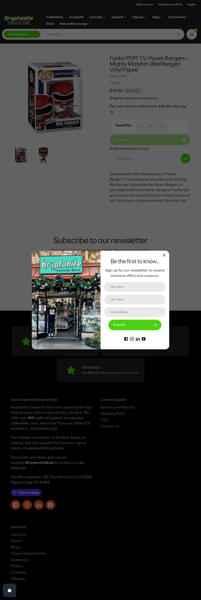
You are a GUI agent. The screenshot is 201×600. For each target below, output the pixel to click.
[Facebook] (126, 339)
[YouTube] (144, 339)
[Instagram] (132, 339)
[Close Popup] (164, 255)
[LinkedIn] (138, 339)
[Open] (9, 590)
